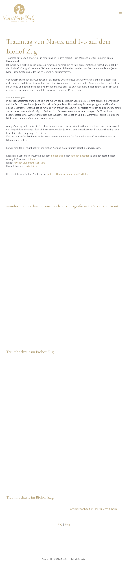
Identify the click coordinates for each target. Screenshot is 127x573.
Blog (67, 524)
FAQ (59, 524)
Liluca (31, 159)
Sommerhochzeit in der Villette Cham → (94, 509)
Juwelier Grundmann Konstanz (29, 162)
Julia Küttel (31, 166)
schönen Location (80, 155)
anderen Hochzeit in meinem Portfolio (67, 174)
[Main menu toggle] (120, 13)
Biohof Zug (57, 155)
